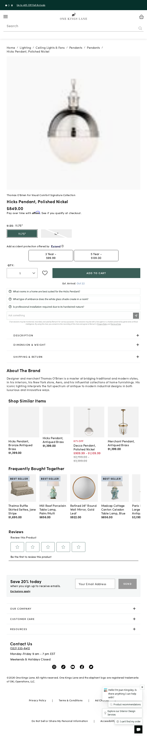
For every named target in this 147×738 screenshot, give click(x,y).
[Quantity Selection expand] (34, 273)
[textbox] (22, 273)
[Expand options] (137, 335)
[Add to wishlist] (44, 273)
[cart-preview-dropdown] (141, 17)
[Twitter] (92, 666)
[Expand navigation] (8, 17)
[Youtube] (74, 666)
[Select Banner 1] (9, 5)
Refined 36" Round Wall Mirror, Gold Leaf (83, 509)
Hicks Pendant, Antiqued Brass (53, 440)
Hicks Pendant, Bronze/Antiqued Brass (20, 445)
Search (12, 26)
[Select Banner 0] (6, 5)
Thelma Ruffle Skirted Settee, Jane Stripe (22, 509)
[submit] (140, 28)
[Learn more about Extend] (62, 246)
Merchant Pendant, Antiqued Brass (121, 443)
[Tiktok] (64, 666)
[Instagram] (55, 666)
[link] (73, 335)
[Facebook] (83, 666)
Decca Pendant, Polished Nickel (85, 447)
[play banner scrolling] (12, 5)
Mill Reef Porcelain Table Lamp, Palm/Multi (52, 509)
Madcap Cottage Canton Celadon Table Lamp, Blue (113, 509)
